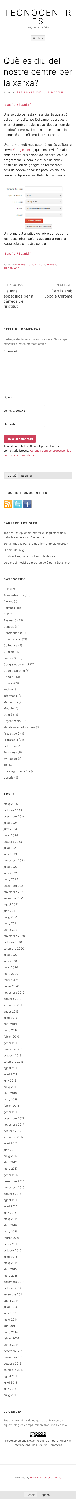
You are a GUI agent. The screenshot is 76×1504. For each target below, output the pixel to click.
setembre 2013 (14, 1369)
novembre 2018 (14, 1049)
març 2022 (11, 879)
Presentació (11, 733)
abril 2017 (10, 1162)
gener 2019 (11, 1043)
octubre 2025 (13, 810)
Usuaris (8, 777)
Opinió (8, 714)
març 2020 (11, 973)
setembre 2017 (13, 1137)
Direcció (9, 652)
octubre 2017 (12, 1131)
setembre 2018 (14, 1061)
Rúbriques (10, 752)
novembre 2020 (14, 936)
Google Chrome (14, 670)
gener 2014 (11, 1344)
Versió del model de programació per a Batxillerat (37, 562)
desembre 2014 (14, 1282)
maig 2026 (11, 804)
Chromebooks (13, 633)
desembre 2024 (14, 816)
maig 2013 (10, 1395)
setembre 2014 (14, 1294)
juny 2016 (10, 1212)
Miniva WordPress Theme (45, 1477)
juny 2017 (10, 1150)
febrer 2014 (11, 1338)
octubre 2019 (12, 998)
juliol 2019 (10, 1017)
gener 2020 (11, 986)
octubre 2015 (12, 1250)
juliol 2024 (11, 823)
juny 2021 (10, 911)
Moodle (9, 708)
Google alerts (23, 150)
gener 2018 (11, 1112)
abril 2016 (10, 1225)
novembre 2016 (14, 1187)
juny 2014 (10, 1313)
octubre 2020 (13, 942)
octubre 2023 (13, 841)
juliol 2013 (10, 1382)
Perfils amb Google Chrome (58, 290)
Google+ (9, 677)
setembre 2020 (14, 948)
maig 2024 (11, 835)
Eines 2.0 (10, 658)
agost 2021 (11, 904)
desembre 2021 (14, 885)
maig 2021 (10, 917)
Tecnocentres (38, 16)
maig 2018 (10, 1087)
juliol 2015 (10, 1256)
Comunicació (36, 264)
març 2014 (11, 1332)
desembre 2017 (14, 1118)
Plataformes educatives (19, 727)
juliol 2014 (10, 1307)
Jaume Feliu (54, 92)
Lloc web (9, 424)
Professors (11, 739)
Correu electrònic (16, 410)
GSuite (8, 683)
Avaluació (10, 620)
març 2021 (11, 923)
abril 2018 (10, 1093)
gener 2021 (11, 929)
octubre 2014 (12, 1288)
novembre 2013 (14, 1357)
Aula (6, 614)
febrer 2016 (11, 1238)
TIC (6, 765)
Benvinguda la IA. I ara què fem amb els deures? (36, 543)
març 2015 (11, 1275)
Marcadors (11, 702)
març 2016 (11, 1231)
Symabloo (10, 758)
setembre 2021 (14, 898)
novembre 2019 (14, 992)
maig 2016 (10, 1219)
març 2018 (11, 1099)
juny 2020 (10, 961)
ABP (6, 589)
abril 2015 (10, 1269)
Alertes (19, 264)
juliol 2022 (11, 867)
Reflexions (10, 746)
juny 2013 (10, 1388)
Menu (39, 38)
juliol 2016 (10, 1206)
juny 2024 (10, 829)
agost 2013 (11, 1376)
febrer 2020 (12, 980)
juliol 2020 (11, 954)
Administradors (14, 595)
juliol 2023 (11, 848)
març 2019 (11, 1030)
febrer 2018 (11, 1105)
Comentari (11, 351)
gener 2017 (11, 1175)
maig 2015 (10, 1263)
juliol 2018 (10, 1074)
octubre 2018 (12, 1055)
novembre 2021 (14, 892)
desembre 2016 (14, 1181)
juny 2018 (10, 1080)
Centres (9, 626)
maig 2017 (10, 1156)
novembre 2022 (14, 860)
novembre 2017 (14, 1124)
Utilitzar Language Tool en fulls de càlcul (31, 556)
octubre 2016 (12, 1194)
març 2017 (10, 1168)
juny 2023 (10, 854)
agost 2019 (11, 1011)
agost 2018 (11, 1068)
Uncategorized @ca (17, 771)
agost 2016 (11, 1200)
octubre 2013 (12, 1363)
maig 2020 (11, 967)
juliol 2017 (10, 1143)
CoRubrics (10, 645)
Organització (12, 721)
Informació (12, 268)
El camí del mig (14, 550)
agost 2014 (11, 1300)
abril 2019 (10, 1024)
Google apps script (16, 664)
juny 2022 (10, 873)
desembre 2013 (14, 1351)
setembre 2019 (14, 1005)
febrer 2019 (11, 1036)
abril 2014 (10, 1326)
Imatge (51, 264)
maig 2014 (10, 1319)
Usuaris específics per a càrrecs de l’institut (18, 296)
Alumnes (9, 608)
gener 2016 (11, 1244)
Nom (8, 397)
